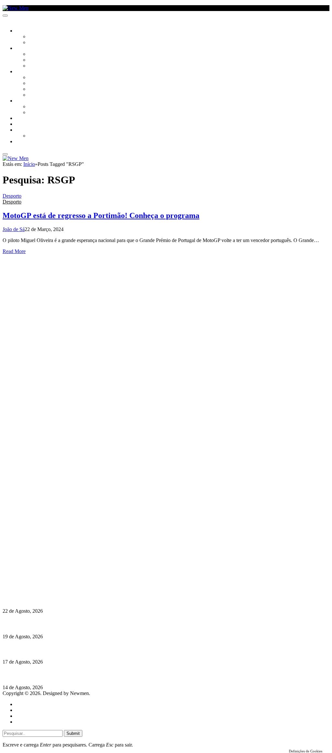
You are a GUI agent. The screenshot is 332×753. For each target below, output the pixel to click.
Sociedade (27, 31)
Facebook (36, 574)
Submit (73, 733)
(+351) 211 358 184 (46, 562)
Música (36, 66)
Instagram (36, 568)
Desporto (26, 130)
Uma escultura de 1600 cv (31, 649)
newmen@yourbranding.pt (53, 556)
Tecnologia (41, 95)
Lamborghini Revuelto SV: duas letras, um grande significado (70, 623)
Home (22, 704)
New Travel (28, 142)
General (24, 710)
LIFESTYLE (26, 72)
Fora (34, 112)
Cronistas (39, 37)
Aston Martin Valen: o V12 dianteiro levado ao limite (61, 598)
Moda (35, 83)
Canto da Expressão (50, 43)
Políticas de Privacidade (45, 580)
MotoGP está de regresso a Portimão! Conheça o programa (101, 215)
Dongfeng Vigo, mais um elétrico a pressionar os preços (63, 675)
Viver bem (39, 89)
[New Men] (16, 8)
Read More (14, 251)
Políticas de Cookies (42, 585)
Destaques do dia (33, 721)
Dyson (35, 77)
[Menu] (5, 16)
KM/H (21, 124)
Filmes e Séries (44, 60)
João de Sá (14, 229)
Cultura (25, 48)
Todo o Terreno (45, 136)
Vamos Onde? (29, 101)
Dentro (36, 107)
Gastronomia (30, 118)
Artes (35, 54)
